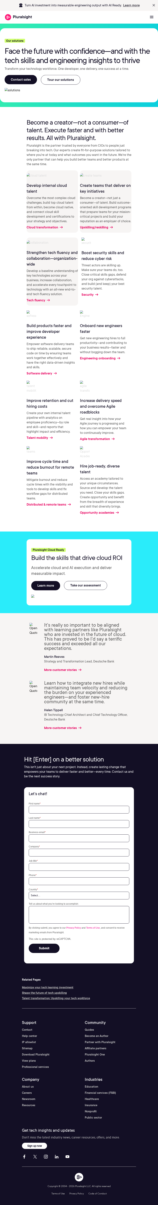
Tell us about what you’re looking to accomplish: (54, 903)
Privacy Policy (73, 927)
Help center (29, 1035)
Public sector (93, 1117)
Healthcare (92, 1099)
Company (34, 846)
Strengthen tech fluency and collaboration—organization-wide (52, 258)
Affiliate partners (95, 1048)
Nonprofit (91, 1111)
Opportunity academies (97, 512)
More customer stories (61, 670)
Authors (90, 1060)
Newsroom (28, 1099)
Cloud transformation (43, 227)
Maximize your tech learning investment (47, 987)
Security (88, 295)
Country (33, 889)
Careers (27, 1092)
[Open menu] (151, 17)
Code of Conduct (97, 1193)
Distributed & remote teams (47, 504)
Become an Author (96, 1035)
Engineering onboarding (98, 358)
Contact (27, 1029)
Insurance (91, 1105)
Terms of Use (93, 927)
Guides (89, 1029)
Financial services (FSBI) (100, 1092)
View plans (29, 1060)
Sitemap (27, 1048)
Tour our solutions (60, 80)
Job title (33, 861)
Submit (44, 948)
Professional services (35, 1066)
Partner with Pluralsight (100, 1042)
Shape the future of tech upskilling (44, 992)
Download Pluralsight (36, 1054)
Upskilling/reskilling (94, 227)
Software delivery (40, 373)
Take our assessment (85, 585)
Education (91, 1086)
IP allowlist (29, 1042)
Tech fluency (36, 300)
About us (28, 1086)
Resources (28, 1105)
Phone (33, 875)
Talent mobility (38, 438)
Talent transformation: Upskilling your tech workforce (56, 998)
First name (35, 803)
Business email (37, 832)
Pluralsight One (95, 1054)
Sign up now (34, 1146)
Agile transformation (95, 439)
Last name (35, 818)
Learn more (131, 5)
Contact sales (21, 79)
